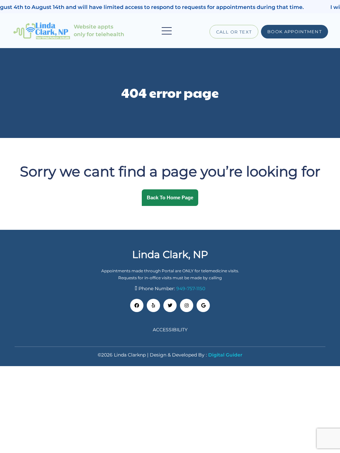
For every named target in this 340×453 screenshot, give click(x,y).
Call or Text (234, 31)
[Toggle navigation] (167, 31)
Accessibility (170, 330)
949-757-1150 (190, 288)
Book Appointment (294, 31)
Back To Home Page (170, 197)
